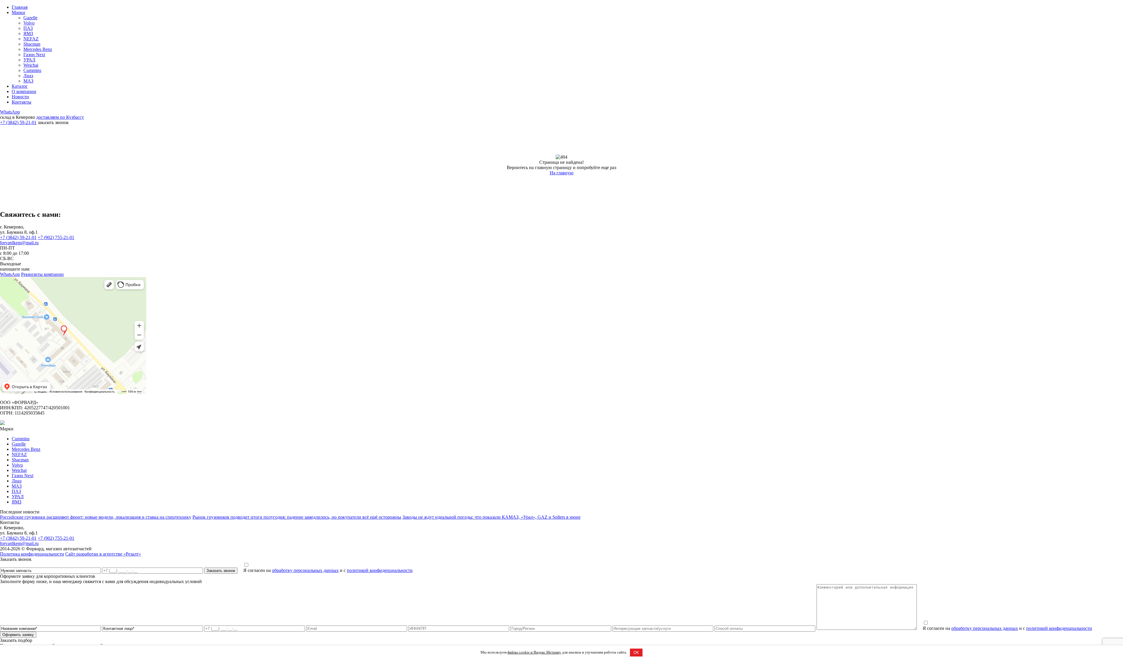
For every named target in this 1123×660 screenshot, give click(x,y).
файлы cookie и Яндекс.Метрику (534, 652)
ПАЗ (28, 28)
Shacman (31, 44)
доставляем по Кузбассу (60, 117)
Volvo (29, 22)
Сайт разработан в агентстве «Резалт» (103, 553)
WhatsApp (10, 111)
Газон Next (34, 54)
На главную (561, 172)
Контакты (21, 101)
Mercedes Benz (37, 49)
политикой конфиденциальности (380, 570)
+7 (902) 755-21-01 (56, 237)
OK (636, 652)
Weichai (30, 65)
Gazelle (30, 17)
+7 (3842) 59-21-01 (18, 122)
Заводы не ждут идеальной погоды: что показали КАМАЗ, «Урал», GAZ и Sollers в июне (491, 517)
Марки (18, 12)
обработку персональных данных (305, 570)
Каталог (20, 86)
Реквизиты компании (42, 274)
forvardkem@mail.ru (19, 242)
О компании (24, 91)
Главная (19, 7)
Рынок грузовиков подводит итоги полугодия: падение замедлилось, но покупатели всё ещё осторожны (296, 517)
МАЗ (28, 80)
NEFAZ (31, 38)
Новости (20, 96)
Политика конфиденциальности (32, 553)
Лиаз (28, 75)
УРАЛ (29, 59)
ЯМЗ (28, 33)
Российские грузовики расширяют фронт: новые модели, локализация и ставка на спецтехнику (95, 517)
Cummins (32, 70)
